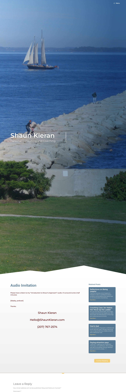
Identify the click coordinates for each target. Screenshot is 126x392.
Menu (118, 3)
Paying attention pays (99, 342)
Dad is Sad (94, 326)
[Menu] (114, 3)
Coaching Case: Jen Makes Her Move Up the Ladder (101, 309)
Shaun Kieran (32, 135)
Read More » (93, 300)
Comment (17, 391)
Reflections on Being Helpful (99, 290)
